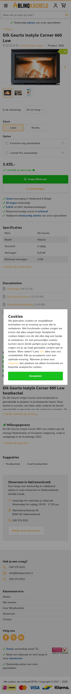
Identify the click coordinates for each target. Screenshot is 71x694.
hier (42, 351)
